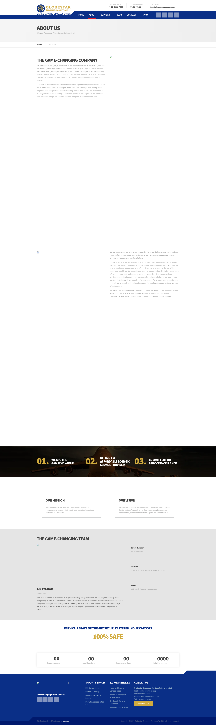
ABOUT (92, 15)
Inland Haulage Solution (119, 708)
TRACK (144, 15)
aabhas (66, 721)
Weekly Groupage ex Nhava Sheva (118, 696)
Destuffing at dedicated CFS (95, 703)
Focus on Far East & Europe (93, 696)
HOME (81, 15)
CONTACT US (143, 704)
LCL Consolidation (93, 688)
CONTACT (131, 15)
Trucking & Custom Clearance (117, 702)
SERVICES (105, 15)
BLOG (119, 15)
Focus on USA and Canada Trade (117, 689)
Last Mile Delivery (92, 692)
